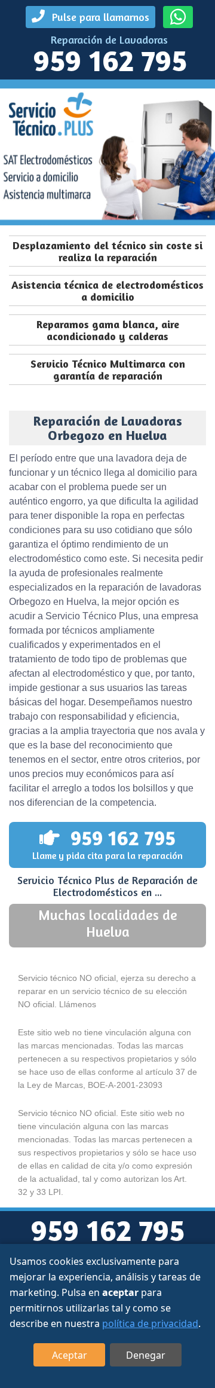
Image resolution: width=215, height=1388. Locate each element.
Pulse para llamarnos (99, 16)
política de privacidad (150, 1323)
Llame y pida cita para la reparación (107, 843)
